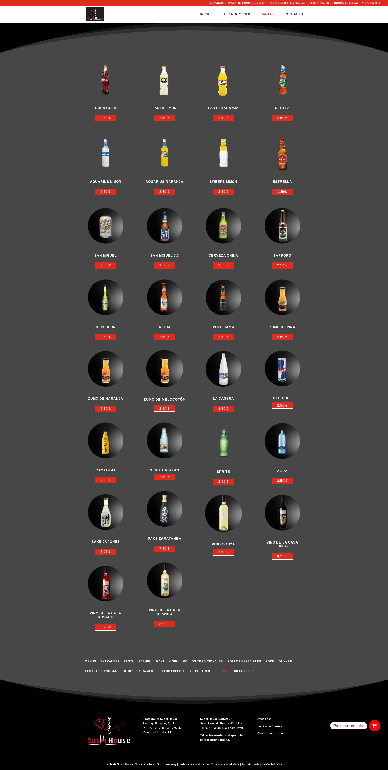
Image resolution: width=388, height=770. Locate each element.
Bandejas (109, 671)
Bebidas (221, 671)
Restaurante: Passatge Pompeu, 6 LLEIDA (236, 3)
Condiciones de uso (270, 733)
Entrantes (109, 661)
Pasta (129, 661)
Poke (270, 661)
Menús (90, 661)
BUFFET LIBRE (244, 671)
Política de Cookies (269, 726)
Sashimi (145, 661)
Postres (202, 671)
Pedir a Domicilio (236, 14)
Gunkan (285, 661)
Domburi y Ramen (138, 671)
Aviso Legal (264, 718)
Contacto (294, 14)
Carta (266, 14)
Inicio (205, 14)
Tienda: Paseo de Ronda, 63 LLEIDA (333, 3)
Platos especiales (174, 671)
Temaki (91, 671)
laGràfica (276, 764)
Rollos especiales (244, 661)
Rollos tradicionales (203, 661)
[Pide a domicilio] (374, 725)
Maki (160, 661)
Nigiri (173, 661)
